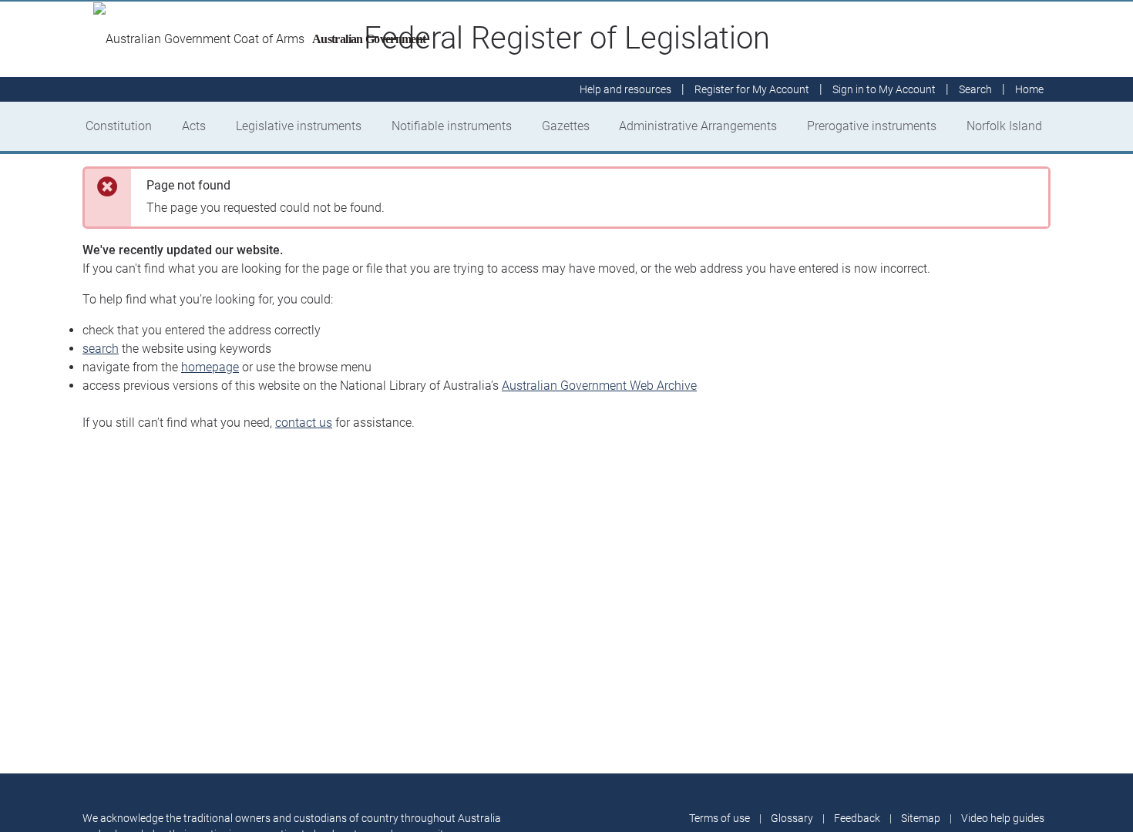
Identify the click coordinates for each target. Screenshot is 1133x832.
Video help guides (1002, 818)
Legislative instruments (298, 126)
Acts (194, 126)
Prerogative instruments (871, 126)
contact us (303, 422)
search (100, 348)
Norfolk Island (1004, 126)
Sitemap (920, 818)
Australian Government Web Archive (599, 385)
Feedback (857, 818)
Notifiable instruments (452, 126)
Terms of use (719, 818)
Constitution (119, 126)
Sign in (884, 89)
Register (751, 89)
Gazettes (566, 126)
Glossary (792, 818)
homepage (210, 367)
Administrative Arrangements (698, 126)
